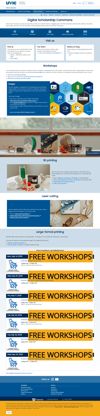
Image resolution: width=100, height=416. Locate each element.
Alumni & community (88, 15)
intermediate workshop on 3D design (69, 180)
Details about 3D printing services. (63, 181)
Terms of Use (58, 406)
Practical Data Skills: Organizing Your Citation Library (38, 359)
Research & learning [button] (51, 11)
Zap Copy (13, 244)
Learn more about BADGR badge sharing (21, 112)
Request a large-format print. (16, 243)
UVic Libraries (11, 8)
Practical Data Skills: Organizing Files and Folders (37, 280)
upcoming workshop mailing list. (33, 76)
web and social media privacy (71, 406)
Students (51, 15)
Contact (23, 394)
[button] (84, 3)
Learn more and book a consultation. (49, 53)
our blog (75, 53)
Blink (20, 244)
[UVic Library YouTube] (57, 379)
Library (79, 3)
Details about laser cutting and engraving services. (24, 215)
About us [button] (63, 11)
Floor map (13, 58)
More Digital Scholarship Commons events (18, 373)
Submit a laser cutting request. (19, 217)
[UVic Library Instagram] (52, 379)
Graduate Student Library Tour (31, 261)
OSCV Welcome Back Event (30, 339)
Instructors (58, 15)
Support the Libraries (26, 392)
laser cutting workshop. (22, 214)
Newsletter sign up (26, 387)
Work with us (24, 390)
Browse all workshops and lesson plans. (19, 78)
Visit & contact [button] (38, 11)
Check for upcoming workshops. (17, 75)
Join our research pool (27, 389)
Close (8, 412)
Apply (74, 3)
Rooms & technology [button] (24, 11)
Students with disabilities (75, 15)
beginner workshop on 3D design (67, 178)
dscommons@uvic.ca (39, 72)
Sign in (91, 3)
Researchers (65, 15)
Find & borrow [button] (10, 11)
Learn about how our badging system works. (23, 100)
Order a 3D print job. (59, 183)
